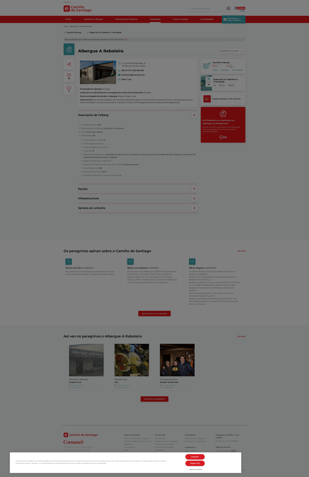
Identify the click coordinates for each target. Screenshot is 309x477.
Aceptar (195, 457)
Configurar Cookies (195, 469)
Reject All (195, 463)
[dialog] (125, 462)
